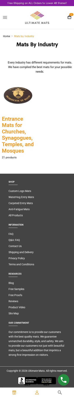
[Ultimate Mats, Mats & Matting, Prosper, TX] (37, 381)
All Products (16, 215)
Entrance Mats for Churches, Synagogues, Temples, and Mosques (18, 135)
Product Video (17, 307)
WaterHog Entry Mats (21, 197)
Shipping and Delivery (21, 252)
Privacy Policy (17, 258)
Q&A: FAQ (14, 240)
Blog (11, 282)
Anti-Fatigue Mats (19, 209)
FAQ (11, 233)
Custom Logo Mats (20, 191)
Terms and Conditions (21, 264)
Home (6, 36)
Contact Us (15, 246)
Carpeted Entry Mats (21, 203)
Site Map (14, 313)
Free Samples (16, 289)
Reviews (13, 301)
